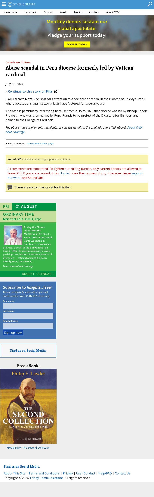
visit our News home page (40, 143)
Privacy (68, 473)
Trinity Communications (46, 478)
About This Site (14, 473)
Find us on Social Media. (28, 350)
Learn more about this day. (18, 266)
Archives (94, 12)
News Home (10, 12)
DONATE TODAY (77, 44)
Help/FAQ (105, 473)
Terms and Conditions (44, 473)
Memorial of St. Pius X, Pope (22, 219)
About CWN (112, 12)
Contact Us (122, 473)
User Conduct (85, 473)
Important (30, 12)
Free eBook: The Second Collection (28, 447)
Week (63, 12)
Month (78, 12)
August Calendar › (38, 274)
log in (65, 173)
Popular (48, 12)
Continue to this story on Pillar (30, 91)
